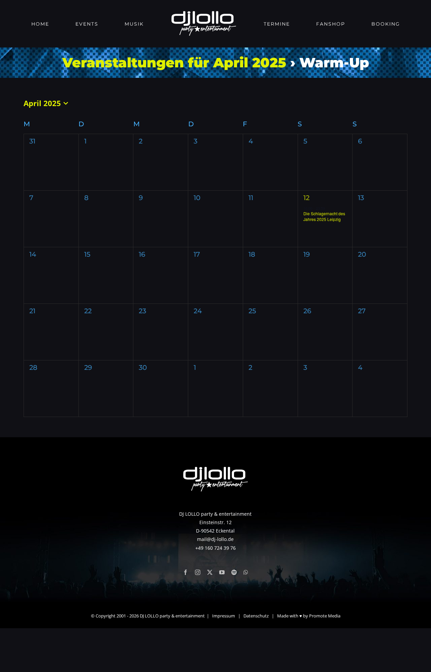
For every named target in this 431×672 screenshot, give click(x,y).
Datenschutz (256, 616)
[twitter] (209, 572)
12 (306, 198)
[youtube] (222, 572)
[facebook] (185, 572)
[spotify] (234, 572)
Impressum (223, 616)
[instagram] (197, 572)
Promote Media (324, 616)
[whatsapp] (245, 572)
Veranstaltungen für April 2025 (174, 62)
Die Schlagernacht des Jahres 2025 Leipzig (324, 216)
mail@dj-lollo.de (215, 539)
